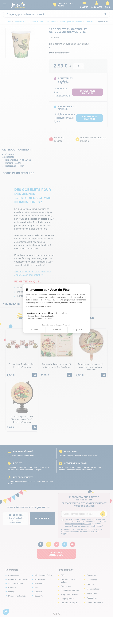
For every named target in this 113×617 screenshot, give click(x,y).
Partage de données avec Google (41, 316)
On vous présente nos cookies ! (40, 319)
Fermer (34, 330)
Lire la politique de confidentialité (38, 306)
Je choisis (56, 330)
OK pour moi (78, 330)
